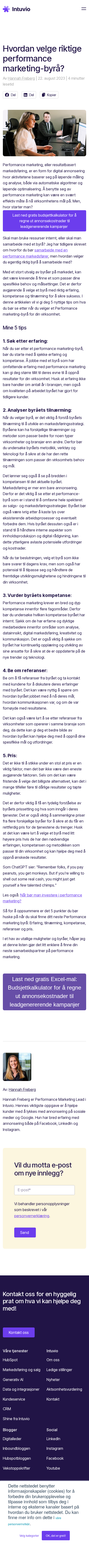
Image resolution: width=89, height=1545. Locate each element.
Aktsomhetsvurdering (64, 1389)
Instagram (55, 1448)
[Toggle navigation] (82, 8)
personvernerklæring (31, 1215)
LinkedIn (53, 1438)
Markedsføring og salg (21, 1369)
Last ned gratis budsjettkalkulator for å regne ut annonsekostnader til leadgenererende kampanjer (44, 221)
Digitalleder (12, 1438)
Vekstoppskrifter (16, 1468)
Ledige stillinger (59, 1369)
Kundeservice (14, 1399)
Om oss (53, 1359)
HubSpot (10, 1359)
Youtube (53, 1468)
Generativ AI (13, 1379)
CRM (7, 1408)
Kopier (51, 95)
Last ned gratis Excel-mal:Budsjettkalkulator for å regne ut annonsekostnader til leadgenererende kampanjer (44, 992)
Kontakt (53, 1399)
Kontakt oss (19, 1332)
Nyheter (53, 1379)
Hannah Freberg (21, 78)
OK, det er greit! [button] (56, 1535)
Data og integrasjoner (21, 1389)
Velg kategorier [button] (29, 1535)
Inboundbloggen (16, 1448)
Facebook (55, 1458)
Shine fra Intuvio (16, 1418)
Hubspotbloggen (17, 1458)
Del (13, 95)
